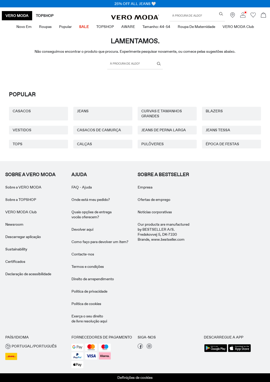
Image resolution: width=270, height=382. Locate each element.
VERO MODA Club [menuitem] (238, 27)
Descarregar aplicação (23, 237)
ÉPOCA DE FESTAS (222, 144)
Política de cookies (86, 304)
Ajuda (79, 174)
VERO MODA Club (21, 212)
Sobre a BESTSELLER (163, 174)
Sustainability (16, 249)
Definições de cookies (135, 377)
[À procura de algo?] (221, 14)
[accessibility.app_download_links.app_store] (239, 351)
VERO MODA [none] (17, 15)
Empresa (145, 187)
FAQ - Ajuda (81, 187)
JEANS (83, 111)
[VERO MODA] (135, 18)
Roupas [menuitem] (45, 27)
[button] (35, 346)
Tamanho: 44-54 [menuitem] (156, 27)
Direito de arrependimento (92, 279)
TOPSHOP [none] (45, 15)
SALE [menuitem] (84, 27)
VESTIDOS (22, 130)
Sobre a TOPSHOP (20, 199)
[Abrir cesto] (263, 15)
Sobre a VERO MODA (30, 174)
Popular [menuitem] (65, 27)
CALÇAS (84, 144)
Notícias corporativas (155, 212)
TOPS (17, 144)
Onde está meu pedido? (90, 199)
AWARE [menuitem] (128, 27)
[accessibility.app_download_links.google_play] (216, 351)
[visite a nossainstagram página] (149, 347)
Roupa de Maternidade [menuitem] (196, 27)
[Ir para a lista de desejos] (253, 16)
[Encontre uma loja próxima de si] (232, 16)
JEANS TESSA (218, 130)
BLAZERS (214, 111)
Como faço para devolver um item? (99, 242)
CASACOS (22, 111)
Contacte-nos (82, 254)
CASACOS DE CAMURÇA (99, 130)
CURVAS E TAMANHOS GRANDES (161, 113)
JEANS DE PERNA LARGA (163, 130)
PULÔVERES (152, 144)
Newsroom (14, 224)
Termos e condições (87, 266)
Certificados (15, 261)
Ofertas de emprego (154, 199)
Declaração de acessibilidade (28, 274)
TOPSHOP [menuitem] (105, 27)
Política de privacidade (89, 291)
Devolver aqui (82, 229)
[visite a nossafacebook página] (140, 347)
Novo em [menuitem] (24, 27)
